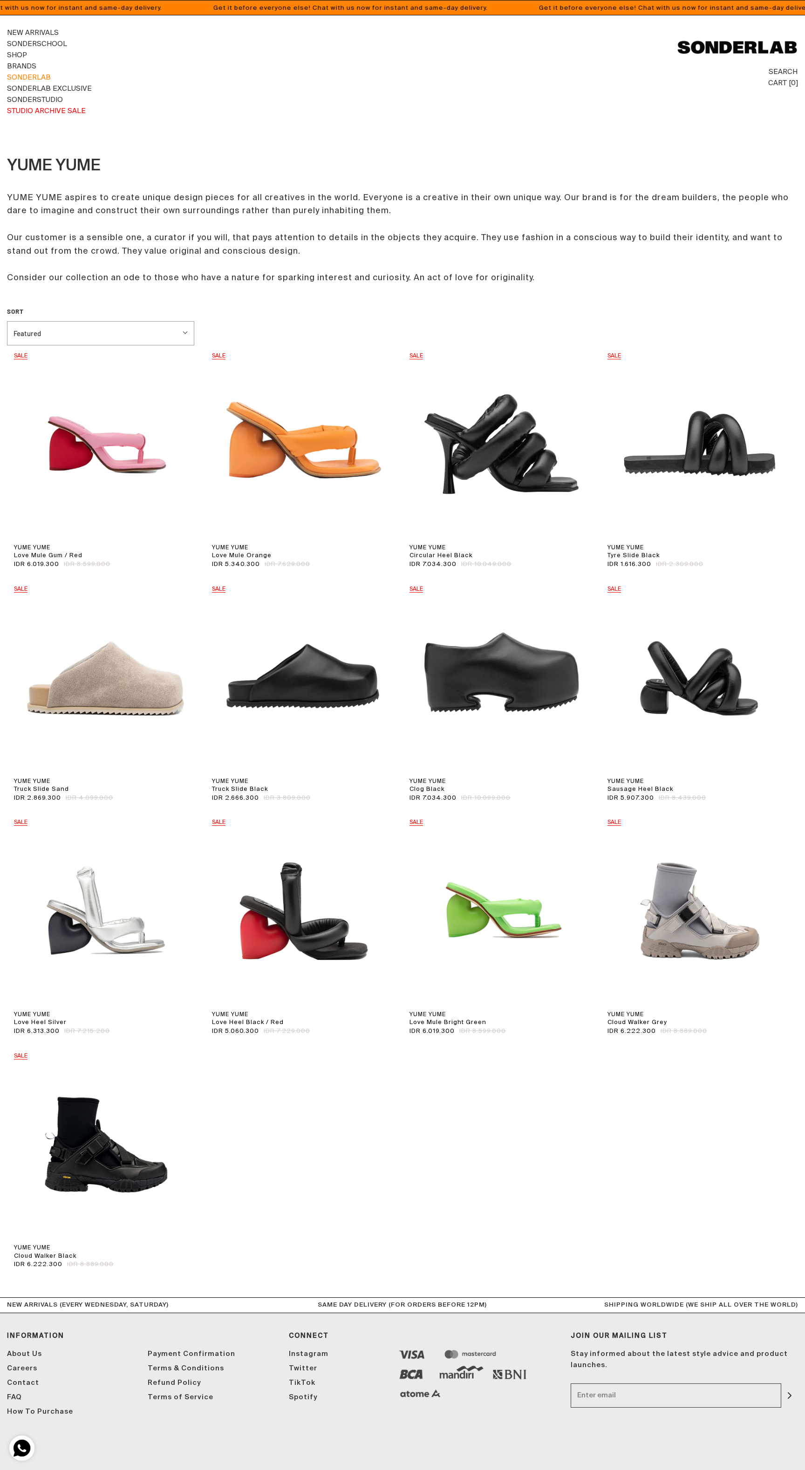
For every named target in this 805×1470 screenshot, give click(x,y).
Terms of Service (180, 1397)
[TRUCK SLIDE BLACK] (304, 677)
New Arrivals (33, 32)
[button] (100, 333)
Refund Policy (174, 1382)
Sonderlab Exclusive (49, 88)
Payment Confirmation (191, 1353)
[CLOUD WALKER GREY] (699, 911)
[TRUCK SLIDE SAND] (106, 677)
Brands (21, 66)
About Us (24, 1353)
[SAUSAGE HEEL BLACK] (699, 677)
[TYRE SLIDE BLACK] (699, 444)
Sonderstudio (35, 99)
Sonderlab (29, 77)
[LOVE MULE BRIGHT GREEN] (501, 911)
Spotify (303, 1397)
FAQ (14, 1397)
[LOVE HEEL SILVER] (106, 911)
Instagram (308, 1353)
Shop (17, 55)
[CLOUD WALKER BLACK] (106, 1144)
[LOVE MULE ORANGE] (304, 444)
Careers (22, 1368)
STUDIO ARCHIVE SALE (46, 111)
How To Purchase (40, 1411)
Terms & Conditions (186, 1368)
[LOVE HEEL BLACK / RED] (304, 911)
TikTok (302, 1382)
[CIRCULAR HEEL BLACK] (501, 444)
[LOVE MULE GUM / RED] (106, 444)
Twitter (303, 1368)
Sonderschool (37, 43)
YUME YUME (32, 547)
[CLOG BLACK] (501, 677)
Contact (23, 1382)
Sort (15, 311)
